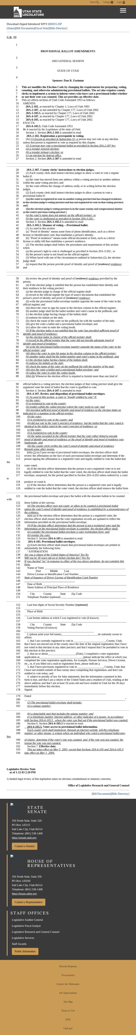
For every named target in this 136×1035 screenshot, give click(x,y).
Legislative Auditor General (27, 919)
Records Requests (68, 966)
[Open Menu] (123, 10)
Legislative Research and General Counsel (35, 931)
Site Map (68, 1001)
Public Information (25, 951)
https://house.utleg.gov (24, 893)
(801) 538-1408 (33, 833)
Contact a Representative (28, 902)
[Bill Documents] (25, 28)
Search (93, 2)
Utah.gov (68, 1028)
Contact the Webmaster (68, 984)
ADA (68, 1019)
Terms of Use (68, 1010)
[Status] (11, 28)
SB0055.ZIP (55, 23)
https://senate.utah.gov (24, 837)
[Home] (29, 12)
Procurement (68, 975)
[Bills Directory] (58, 28)
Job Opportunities (68, 993)
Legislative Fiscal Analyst (26, 925)
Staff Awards (19, 943)
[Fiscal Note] (42, 28)
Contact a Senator (25, 846)
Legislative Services (23, 937)
